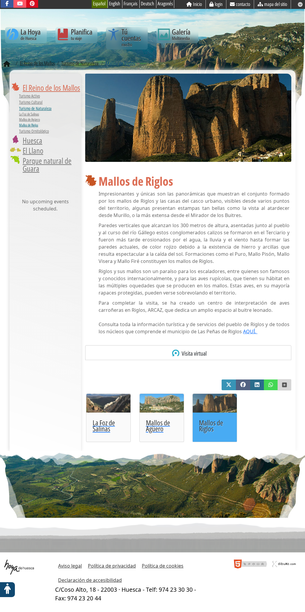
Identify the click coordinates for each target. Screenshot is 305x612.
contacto (243, 4)
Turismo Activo (29, 96)
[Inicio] (6, 64)
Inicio (197, 4)
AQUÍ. (250, 331)
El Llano (33, 150)
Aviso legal (70, 566)
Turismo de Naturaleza (35, 108)
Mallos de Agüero (29, 119)
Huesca (32, 140)
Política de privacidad (112, 566)
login (218, 4)
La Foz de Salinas (29, 114)
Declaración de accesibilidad (90, 580)
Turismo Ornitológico (34, 131)
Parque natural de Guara (47, 164)
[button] (229, 385)
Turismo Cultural (31, 102)
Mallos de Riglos (28, 125)
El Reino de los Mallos (51, 88)
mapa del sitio (275, 4)
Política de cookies (162, 566)
